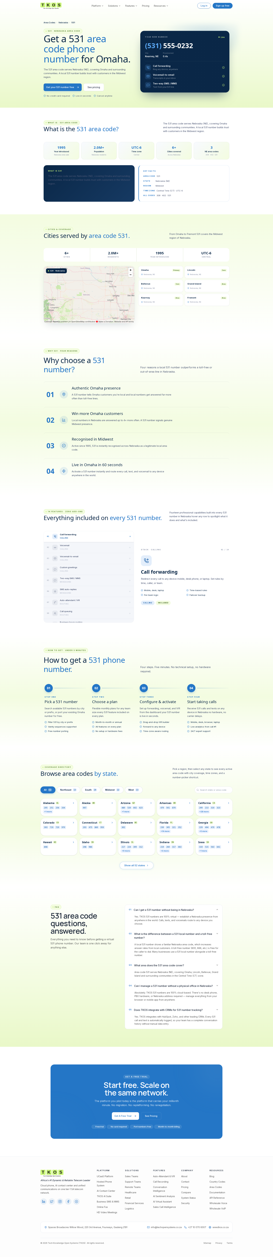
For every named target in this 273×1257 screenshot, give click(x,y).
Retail (128, 1197)
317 (174, 847)
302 (123, 827)
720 (57, 827)
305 (168, 827)
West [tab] (133, 789)
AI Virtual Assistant (162, 1201)
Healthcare (130, 1192)
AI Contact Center (106, 1191)
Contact (185, 1181)
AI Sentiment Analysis (164, 1196)
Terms (230, 1243)
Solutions (113, 5)
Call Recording (160, 1181)
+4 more (165, 851)
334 (63, 808)
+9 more (126, 851)
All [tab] (47, 789)
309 (135, 847)
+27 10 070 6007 (197, 1227)
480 (123, 808)
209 (201, 808)
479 (162, 808)
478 (218, 827)
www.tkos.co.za (220, 1227)
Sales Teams (131, 1176)
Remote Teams (133, 1187)
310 (212, 808)
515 (206, 847)
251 (51, 808)
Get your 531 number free (60, 87)
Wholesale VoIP (217, 1208)
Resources (160, 5)
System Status (188, 1197)
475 (90, 827)
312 (141, 847)
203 (84, 827)
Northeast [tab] (68, 789)
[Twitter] (52, 1201)
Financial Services (134, 1203)
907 (84, 808)
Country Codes (217, 1181)
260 (168, 847)
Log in (204, 5)
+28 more (204, 811)
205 (45, 808)
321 (174, 827)
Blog (211, 1176)
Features (130, 5)
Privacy (218, 1243)
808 (45, 847)
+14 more (165, 831)
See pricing (94, 87)
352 (179, 827)
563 (212, 847)
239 (162, 827)
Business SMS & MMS (108, 1201)
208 (84, 847)
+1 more (48, 811)
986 (90, 847)
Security (185, 1203)
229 (201, 827)
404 (206, 827)
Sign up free (222, 5)
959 (102, 827)
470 (212, 827)
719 (51, 827)
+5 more (203, 831)
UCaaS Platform (105, 1176)
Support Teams (133, 1181)
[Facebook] (68, 1201)
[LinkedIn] (43, 1201)
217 (123, 847)
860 (96, 827)
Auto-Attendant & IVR (164, 1176)
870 (174, 808)
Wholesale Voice (218, 1203)
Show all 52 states (134, 865)
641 (218, 847)
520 (129, 808)
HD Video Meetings (107, 1212)
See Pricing (151, 1116)
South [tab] (90, 789)
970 (63, 827)
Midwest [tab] (112, 789)
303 (45, 827)
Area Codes (49, 22)
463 (179, 847)
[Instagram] (60, 1201)
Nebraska (63, 22)
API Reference (217, 1197)
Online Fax (102, 1207)
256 (57, 808)
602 (135, 808)
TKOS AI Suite (104, 1196)
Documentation (217, 1192)
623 (141, 808)
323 (218, 808)
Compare (186, 1192)
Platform (96, 5)
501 (168, 808)
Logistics (129, 1208)
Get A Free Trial (122, 1116)
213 (206, 808)
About (184, 1176)
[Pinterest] (76, 1201)
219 (162, 847)
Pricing (145, 5)
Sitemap (207, 1243)
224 (129, 847)
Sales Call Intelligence (164, 1207)
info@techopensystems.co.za (166, 1227)
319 (201, 847)
